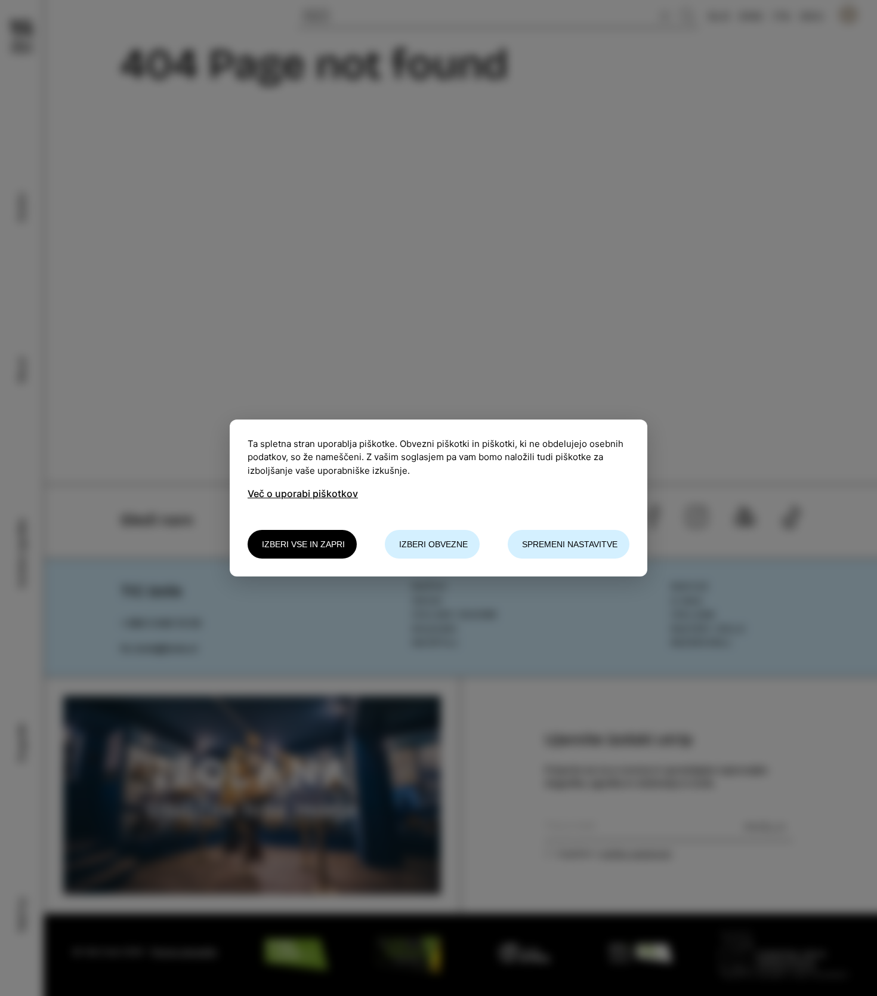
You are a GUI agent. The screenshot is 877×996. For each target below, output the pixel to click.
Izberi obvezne (433, 544)
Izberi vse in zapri (303, 544)
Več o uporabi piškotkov (303, 493)
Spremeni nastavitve (569, 544)
